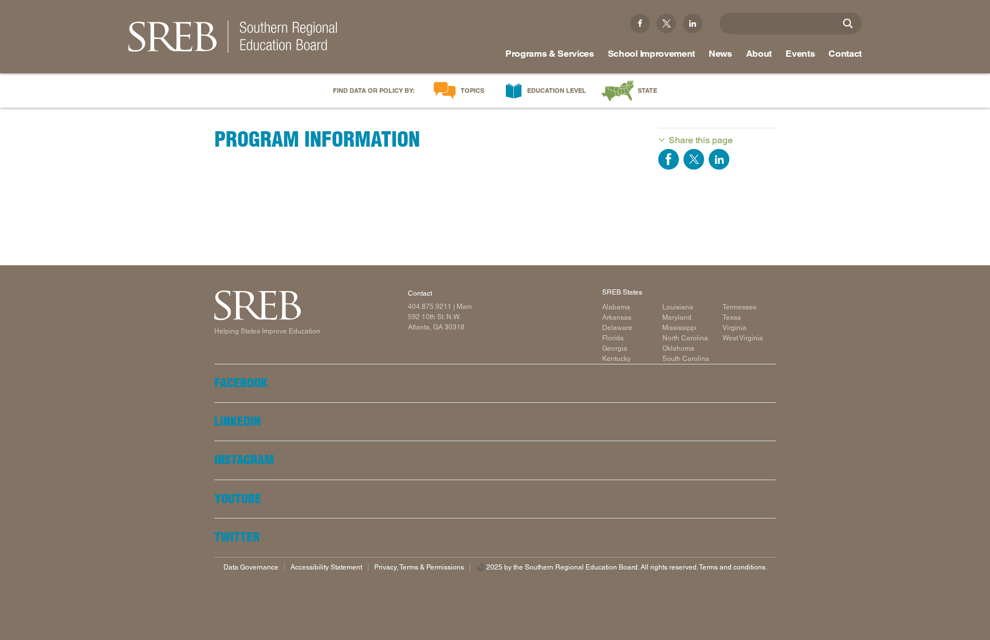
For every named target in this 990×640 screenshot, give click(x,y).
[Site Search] (848, 23)
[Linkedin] (692, 23)
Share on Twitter (693, 159)
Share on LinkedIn (719, 159)
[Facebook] (640, 23)
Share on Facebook (668, 159)
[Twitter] (666, 23)
